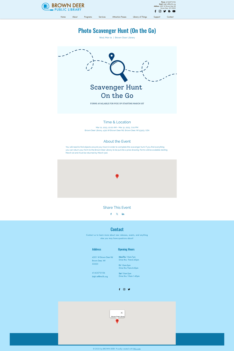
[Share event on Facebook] (111, 214)
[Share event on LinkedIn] (123, 214)
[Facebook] (155, 11)
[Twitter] (164, 11)
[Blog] (169, 11)
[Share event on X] (117, 214)
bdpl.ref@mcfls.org (170, 4)
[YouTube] (174, 11)
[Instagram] (160, 11)
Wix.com (137, 349)
